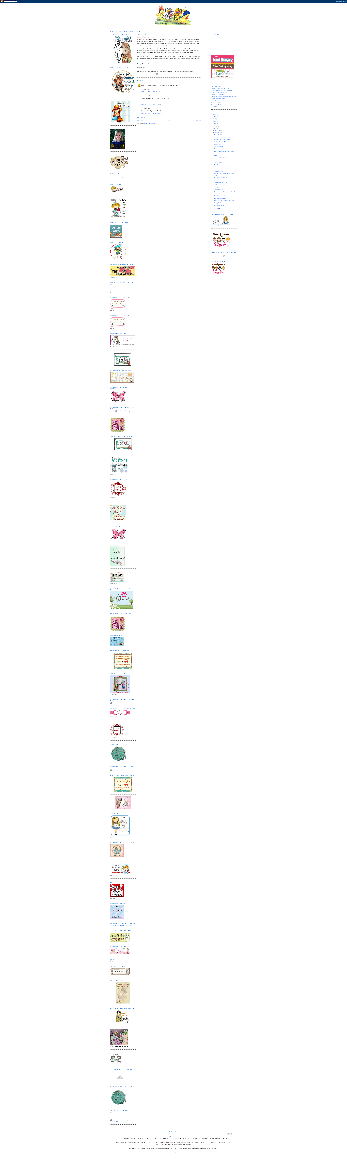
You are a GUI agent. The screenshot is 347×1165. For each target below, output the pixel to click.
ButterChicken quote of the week (222, 139)
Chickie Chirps (173, 13)
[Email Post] (156, 74)
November (217, 132)
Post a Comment (141, 117)
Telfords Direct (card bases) (218, 98)
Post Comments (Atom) (149, 123)
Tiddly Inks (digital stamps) (218, 103)
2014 (214, 116)
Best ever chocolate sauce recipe (222, 149)
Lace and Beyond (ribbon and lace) (220, 88)
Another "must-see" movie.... (146, 37)
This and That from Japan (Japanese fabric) (221, 100)
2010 (214, 126)
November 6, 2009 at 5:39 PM (151, 91)
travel (137, 31)
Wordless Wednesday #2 (220, 171)
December (217, 130)
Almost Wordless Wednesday (221, 157)
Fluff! (215, 155)
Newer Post (140, 120)
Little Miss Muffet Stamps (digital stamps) (221, 90)
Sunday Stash (217, 203)
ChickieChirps (145, 83)
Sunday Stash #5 (218, 134)
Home (169, 120)
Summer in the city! (219, 144)
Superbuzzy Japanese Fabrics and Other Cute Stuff (223, 96)
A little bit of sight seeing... (221, 160)
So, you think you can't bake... (221, 177)
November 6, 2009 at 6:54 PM (151, 104)
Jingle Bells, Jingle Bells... (220, 142)
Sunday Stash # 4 (218, 146)
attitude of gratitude (128, 31)
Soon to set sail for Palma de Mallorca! (223, 137)
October (217, 208)
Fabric (120, 31)
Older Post (198, 120)
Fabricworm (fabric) (216, 86)
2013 (214, 119)
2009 (214, 128)
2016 (214, 114)
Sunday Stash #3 (218, 162)
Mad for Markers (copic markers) (219, 92)
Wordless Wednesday (219, 189)
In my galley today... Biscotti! (221, 187)
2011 (214, 123)
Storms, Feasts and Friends (220, 182)
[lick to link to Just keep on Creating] (123, 1022)
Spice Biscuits (217, 164)
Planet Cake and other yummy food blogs (224, 200)
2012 (214, 121)
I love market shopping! (220, 198)
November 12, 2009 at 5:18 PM (151, 113)
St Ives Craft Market (219, 205)
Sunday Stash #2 (218, 180)
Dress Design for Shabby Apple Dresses (223, 196)
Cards (112, 31)
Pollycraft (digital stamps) (217, 94)
